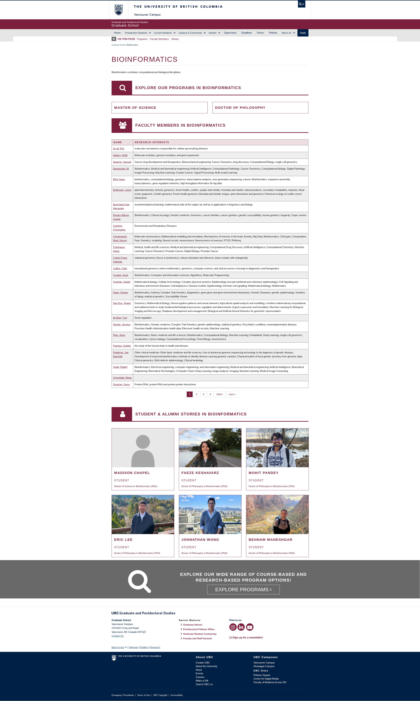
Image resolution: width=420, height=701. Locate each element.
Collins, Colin (120, 268)
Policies (273, 32)
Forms (260, 32)
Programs (142, 39)
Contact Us (118, 635)
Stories (175, 39)
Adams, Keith (120, 155)
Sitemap (133, 647)
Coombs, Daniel (121, 281)
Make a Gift (202, 680)
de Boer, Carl (120, 317)
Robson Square (261, 675)
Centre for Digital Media (266, 678)
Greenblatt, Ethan (122, 377)
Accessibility (177, 695)
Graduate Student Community (200, 634)
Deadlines (246, 32)
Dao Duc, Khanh (122, 303)
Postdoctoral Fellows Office (198, 629)
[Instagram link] (233, 627)
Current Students (163, 32)
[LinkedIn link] (241, 627)
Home (117, 32)
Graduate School (118, 45)
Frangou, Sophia (122, 345)
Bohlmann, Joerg (122, 190)
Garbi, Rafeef (120, 367)
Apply (303, 32)
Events (199, 673)
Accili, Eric (118, 148)
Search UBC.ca (204, 684)
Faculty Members (159, 39)
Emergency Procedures (123, 695)
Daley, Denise (120, 292)
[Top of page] (115, 39)
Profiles (144, 647)
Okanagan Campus (263, 666)
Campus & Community (190, 32)
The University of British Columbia (118, 9)
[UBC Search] (301, 4)
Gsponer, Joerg (121, 384)
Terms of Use (143, 695)
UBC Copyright (160, 695)
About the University (206, 666)
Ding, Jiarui (119, 335)
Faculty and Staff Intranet (197, 638)
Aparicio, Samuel (122, 162)
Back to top (118, 647)
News (199, 669)
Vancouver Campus (264, 662)
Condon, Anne (120, 275)
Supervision (230, 32)
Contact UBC (203, 662)
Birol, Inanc (119, 179)
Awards (212, 32)
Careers (200, 677)
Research (155, 647)
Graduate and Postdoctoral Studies (210, 614)
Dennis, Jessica (121, 324)
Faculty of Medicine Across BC (270, 682)
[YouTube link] (249, 627)
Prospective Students (136, 32)
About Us (286, 32)
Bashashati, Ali (121, 168)
